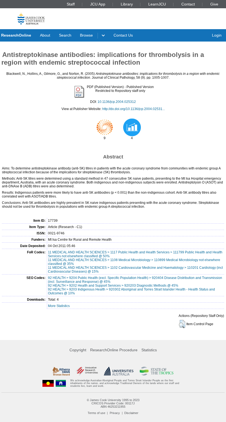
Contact (188, 4)
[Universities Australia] (118, 371)
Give (214, 4)
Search (65, 35)
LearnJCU (157, 4)
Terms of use (96, 413)
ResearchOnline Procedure (114, 350)
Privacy (115, 413)
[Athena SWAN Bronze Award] (61, 371)
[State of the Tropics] (156, 371)
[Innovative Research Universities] (87, 371)
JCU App (97, 4)
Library (127, 4)
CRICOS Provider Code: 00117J (113, 403)
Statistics (149, 350)
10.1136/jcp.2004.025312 (117, 102)
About (45, 35)
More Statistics (59, 306)
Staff (71, 4)
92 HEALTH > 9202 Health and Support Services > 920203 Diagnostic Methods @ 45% (113, 285)
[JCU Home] (31, 18)
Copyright (77, 350)
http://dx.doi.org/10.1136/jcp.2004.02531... (133, 109)
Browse (86, 35)
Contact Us (123, 35)
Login (217, 35)
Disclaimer (131, 413)
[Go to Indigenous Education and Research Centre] (48, 383)
